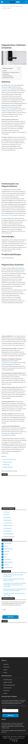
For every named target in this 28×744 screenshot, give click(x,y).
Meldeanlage (6, 464)
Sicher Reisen (6, 512)
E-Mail (4, 609)
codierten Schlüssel (9, 215)
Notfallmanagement (8, 467)
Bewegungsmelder (6, 433)
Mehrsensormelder (7, 462)
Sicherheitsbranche (8, 528)
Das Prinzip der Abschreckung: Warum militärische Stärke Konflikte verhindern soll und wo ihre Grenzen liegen (15, 585)
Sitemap (5, 672)
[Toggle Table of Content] (18, 68)
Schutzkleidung (7, 517)
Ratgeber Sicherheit (8, 525)
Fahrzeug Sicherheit (8, 523)
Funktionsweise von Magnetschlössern (11, 72)
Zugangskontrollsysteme (7, 362)
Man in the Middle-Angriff (9, 459)
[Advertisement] (14, 26)
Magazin (5, 693)
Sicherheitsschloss (6, 88)
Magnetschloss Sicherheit (8, 77)
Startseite (4, 6)
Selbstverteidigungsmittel (9, 685)
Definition (4, 70)
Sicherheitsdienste (8, 531)
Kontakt (5, 669)
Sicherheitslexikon (11, 6)
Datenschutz (6, 667)
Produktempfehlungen (7, 76)
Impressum (6, 664)
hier (20, 605)
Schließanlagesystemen (18, 271)
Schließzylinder (5, 109)
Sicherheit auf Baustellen (9, 536)
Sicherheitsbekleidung (8, 533)
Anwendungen (5, 74)
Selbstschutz (6, 514)
